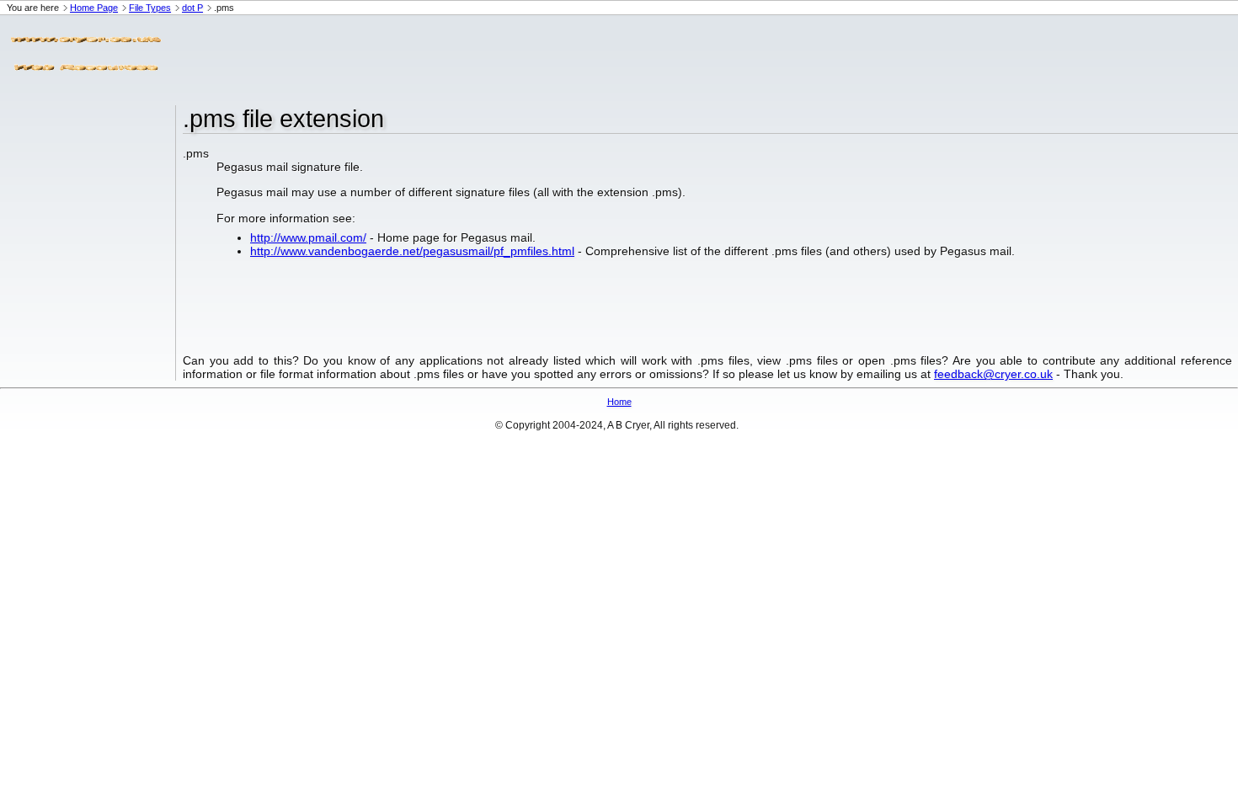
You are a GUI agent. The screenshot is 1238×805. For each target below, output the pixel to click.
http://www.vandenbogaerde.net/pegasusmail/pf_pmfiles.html (412, 251)
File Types (150, 8)
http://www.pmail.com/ (308, 237)
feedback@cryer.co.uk (993, 374)
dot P (192, 8)
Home (619, 402)
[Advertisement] (475, 53)
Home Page (94, 8)
